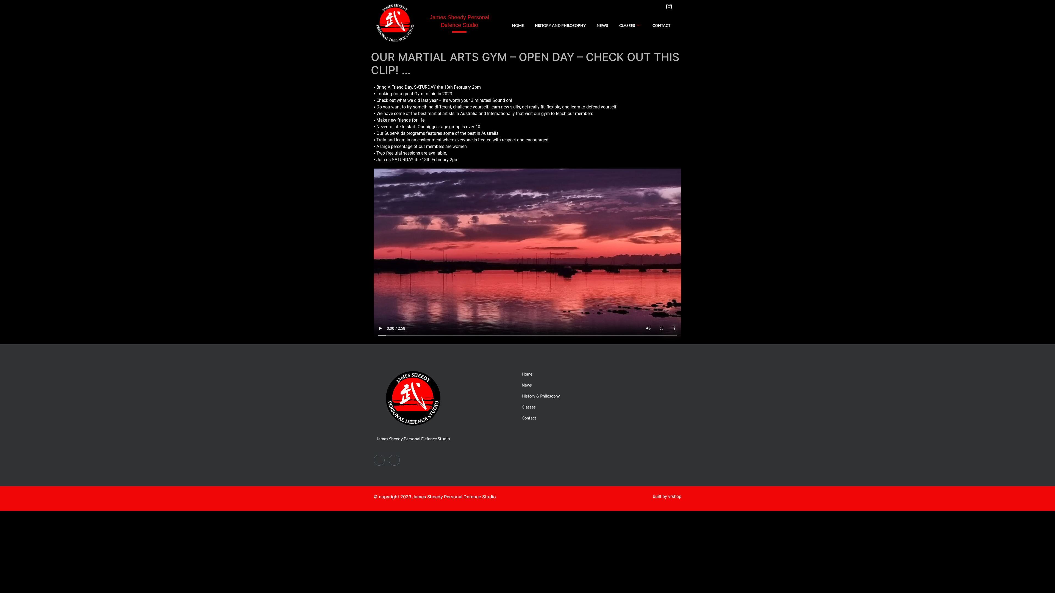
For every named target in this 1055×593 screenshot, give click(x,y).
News (602, 25)
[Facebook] (657, 11)
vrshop (674, 496)
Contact (661, 25)
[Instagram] (671, 9)
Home (518, 25)
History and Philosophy (560, 25)
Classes (627, 25)
